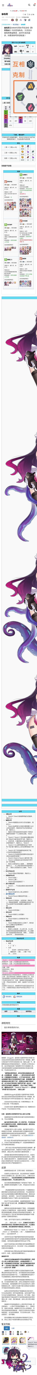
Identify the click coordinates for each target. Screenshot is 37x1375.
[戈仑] (5, 203)
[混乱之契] (28, 146)
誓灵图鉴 (16, 24)
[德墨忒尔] (10, 247)
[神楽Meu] (30, 214)
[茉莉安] (28, 199)
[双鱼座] (25, 203)
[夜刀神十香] (28, 205)
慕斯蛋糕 (19, 996)
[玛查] (30, 203)
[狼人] (30, 201)
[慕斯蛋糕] (14, 996)
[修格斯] (10, 207)
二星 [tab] (4, 103)
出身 (13, 1328)
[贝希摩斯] (21, 249)
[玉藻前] (21, 201)
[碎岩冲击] (5, 181)
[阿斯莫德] (21, 210)
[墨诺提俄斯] (30, 251)
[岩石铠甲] (5, 224)
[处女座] (5, 205)
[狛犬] (8, 247)
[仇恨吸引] (21, 174)
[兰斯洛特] (25, 285)
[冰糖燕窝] (28, 285)
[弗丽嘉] (15, 207)
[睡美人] (25, 216)
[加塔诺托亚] (8, 282)
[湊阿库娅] (25, 283)
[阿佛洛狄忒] (30, 212)
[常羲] (8, 284)
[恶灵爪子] (33, 151)
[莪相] (21, 212)
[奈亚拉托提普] (8, 1342)
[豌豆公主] (8, 209)
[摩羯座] (8, 205)
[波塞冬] (30, 199)
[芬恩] (28, 283)
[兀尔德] (28, 201)
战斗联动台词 (10, 894)
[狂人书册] (28, 157)
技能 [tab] (3, 166)
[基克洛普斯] (25, 205)
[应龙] (23, 249)
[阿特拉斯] (8, 207)
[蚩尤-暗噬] (13, 209)
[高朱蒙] (25, 210)
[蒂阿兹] (21, 283)
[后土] (28, 214)
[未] (28, 251)
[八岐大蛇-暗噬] (30, 285)
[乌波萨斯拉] (10, 205)
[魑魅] (15, 203)
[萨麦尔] (32, 207)
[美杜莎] (21, 199)
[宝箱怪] (23, 201)
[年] (25, 199)
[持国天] (15, 247)
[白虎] (10, 209)
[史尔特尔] (28, 203)
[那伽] (23, 212)
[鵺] (21, 205)
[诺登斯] (28, 212)
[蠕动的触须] (28, 151)
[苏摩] (23, 216)
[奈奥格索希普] (25, 1342)
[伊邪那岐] (10, 282)
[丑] (13, 205)
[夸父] (13, 203)
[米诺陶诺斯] (23, 199)
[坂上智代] (5, 207)
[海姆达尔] (15, 205)
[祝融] (23, 210)
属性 (6, 1328)
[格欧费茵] (13, 207)
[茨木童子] (8, 203)
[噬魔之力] (5, 259)
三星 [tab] (7, 103)
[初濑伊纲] (23, 251)
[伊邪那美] (21, 281)
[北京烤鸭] (21, 216)
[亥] (30, 210)
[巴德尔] (25, 201)
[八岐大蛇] (23, 281)
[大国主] (25, 253)
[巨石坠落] (21, 221)
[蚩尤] (10, 203)
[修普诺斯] (13, 282)
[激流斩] (21, 258)
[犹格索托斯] (28, 210)
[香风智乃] (23, 285)
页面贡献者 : (5, 20)
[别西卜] (15, 282)
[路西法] (23, 214)
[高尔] (5, 209)
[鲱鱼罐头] (3, 996)
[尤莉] (21, 214)
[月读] (5, 282)
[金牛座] (28, 249)
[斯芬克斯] (21, 203)
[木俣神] (21, 285)
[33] (23, 283)
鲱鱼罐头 (9, 996)
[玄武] (30, 216)
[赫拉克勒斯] (23, 205)
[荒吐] (23, 247)
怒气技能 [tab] (8, 166)
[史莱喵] (25, 281)
